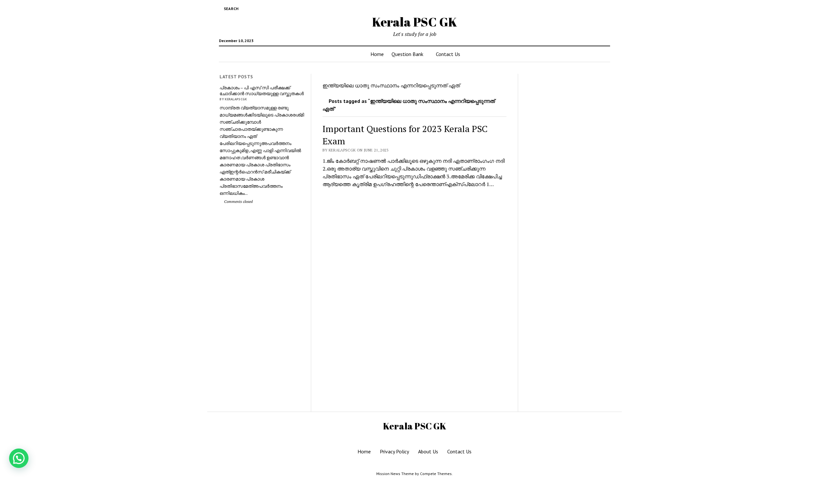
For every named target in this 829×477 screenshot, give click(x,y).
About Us (428, 451)
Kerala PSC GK (414, 22)
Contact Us (448, 54)
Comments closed (238, 201)
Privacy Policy (394, 451)
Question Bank (407, 54)
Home (377, 54)
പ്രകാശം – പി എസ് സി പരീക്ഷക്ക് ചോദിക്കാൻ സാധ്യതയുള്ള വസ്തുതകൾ (262, 90)
